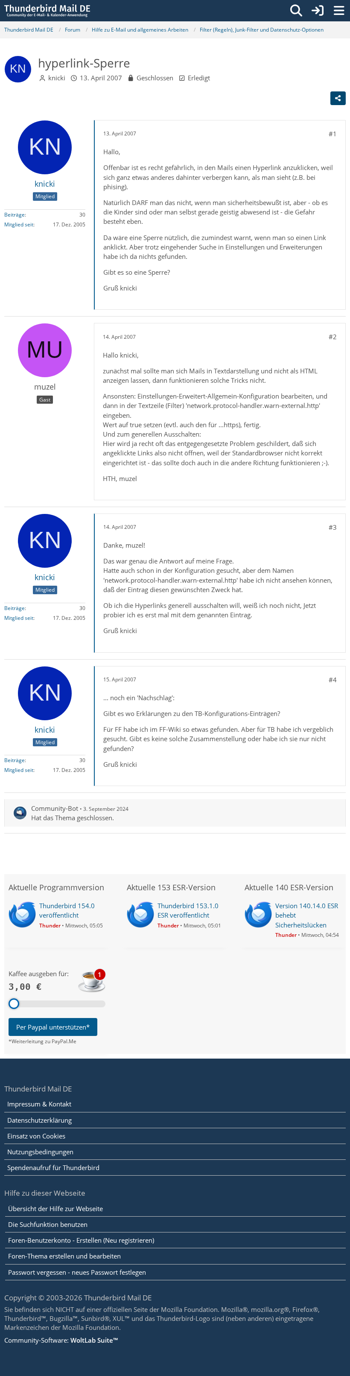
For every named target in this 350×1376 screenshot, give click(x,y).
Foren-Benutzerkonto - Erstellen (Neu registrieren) (81, 1240)
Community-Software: (61, 1340)
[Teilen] (338, 98)
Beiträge (14, 214)
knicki (56, 77)
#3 (333, 527)
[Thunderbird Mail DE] (47, 10)
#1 (333, 133)
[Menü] (338, 10)
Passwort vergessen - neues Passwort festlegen (77, 1272)
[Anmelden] (317, 10)
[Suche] (296, 10)
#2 (333, 336)
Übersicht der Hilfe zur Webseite (55, 1208)
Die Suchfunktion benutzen (48, 1224)
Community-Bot (54, 808)
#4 (333, 679)
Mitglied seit (18, 224)
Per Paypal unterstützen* (53, 1027)
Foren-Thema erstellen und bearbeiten (64, 1256)
